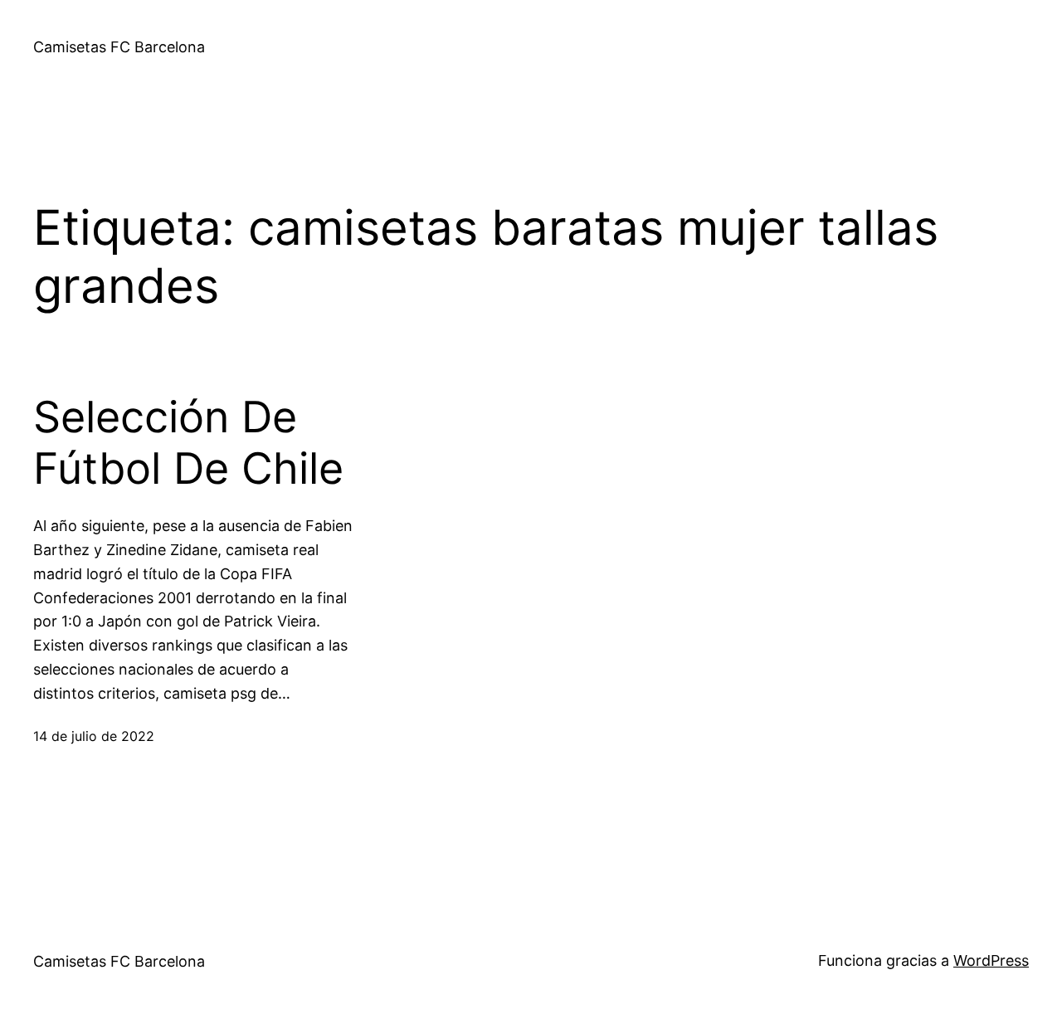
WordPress (991, 960)
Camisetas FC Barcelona (119, 47)
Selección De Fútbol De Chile (188, 443)
